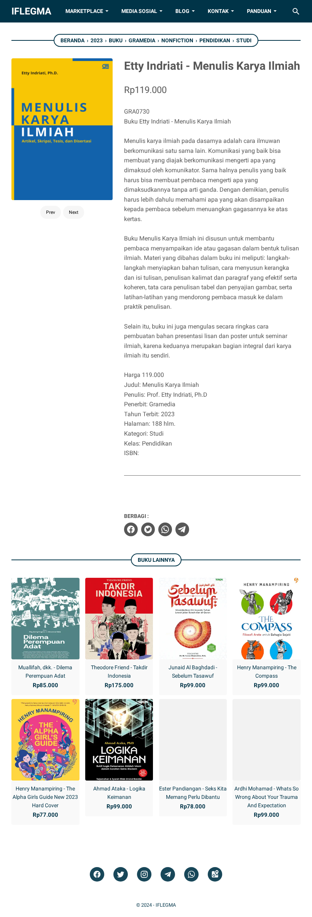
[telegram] (182, 529)
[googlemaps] (215, 874)
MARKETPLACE (84, 11)
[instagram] (144, 874)
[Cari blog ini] (296, 11)
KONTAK (218, 11)
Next (73, 212)
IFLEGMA (31, 11)
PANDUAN (259, 11)
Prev (50, 212)
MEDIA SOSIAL (139, 11)
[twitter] (148, 529)
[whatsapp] (165, 529)
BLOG (182, 11)
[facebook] (131, 529)
